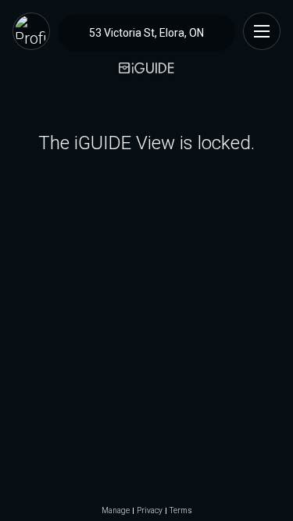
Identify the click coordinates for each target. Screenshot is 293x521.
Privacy (150, 511)
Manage (116, 511)
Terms (181, 511)
